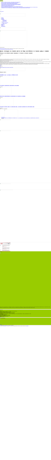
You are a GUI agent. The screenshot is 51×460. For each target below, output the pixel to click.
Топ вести (2, 18)
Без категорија (4, 49)
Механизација (3, 24)
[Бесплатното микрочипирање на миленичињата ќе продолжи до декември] (5, 94)
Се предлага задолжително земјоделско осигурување (9, 85)
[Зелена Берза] (2, 11)
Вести (7, 49)
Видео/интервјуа (3, 26)
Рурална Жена (4, 20)
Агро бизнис (2, 19)
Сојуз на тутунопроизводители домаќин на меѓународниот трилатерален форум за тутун (11, 6)
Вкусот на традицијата (5, 22)
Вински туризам (5, 23)
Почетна (2, 17)
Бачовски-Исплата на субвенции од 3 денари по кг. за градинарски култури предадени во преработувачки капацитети (20, 117)
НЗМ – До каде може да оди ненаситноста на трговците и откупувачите (9, 2)
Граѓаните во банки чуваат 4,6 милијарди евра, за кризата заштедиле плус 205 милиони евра (17, 106)
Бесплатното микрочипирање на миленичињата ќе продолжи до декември (12, 96)
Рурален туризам (5, 21)
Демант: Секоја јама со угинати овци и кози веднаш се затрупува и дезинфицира (11, 4)
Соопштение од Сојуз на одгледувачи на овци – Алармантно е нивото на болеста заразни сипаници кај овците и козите (15, 7)
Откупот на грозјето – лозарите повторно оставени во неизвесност (9, 3)
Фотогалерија (3, 25)
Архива (1, 324)
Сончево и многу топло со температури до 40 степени (7, 5)
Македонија (9, 49)
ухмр (0, 65)
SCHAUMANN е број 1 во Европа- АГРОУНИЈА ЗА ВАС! (9, 74)
